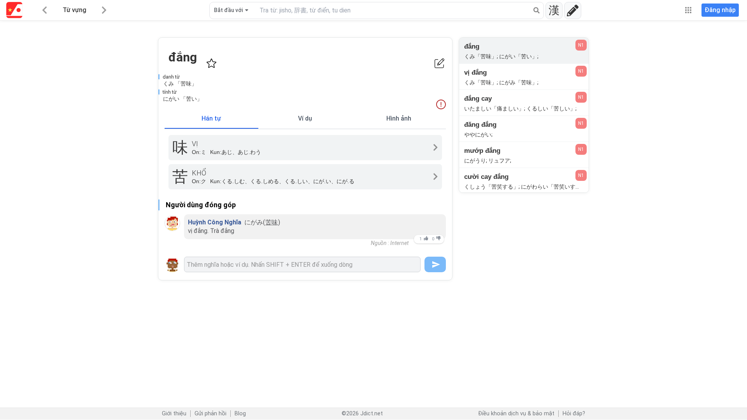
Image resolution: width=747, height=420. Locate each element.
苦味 (271, 222)
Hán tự (211, 118)
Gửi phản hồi (210, 413)
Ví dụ (305, 118)
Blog (240, 413)
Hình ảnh (398, 118)
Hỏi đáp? (574, 413)
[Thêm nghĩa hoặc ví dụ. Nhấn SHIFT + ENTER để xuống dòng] (302, 264)
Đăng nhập (720, 10)
